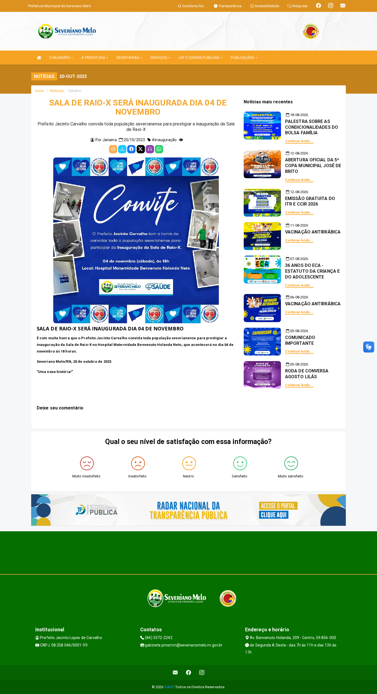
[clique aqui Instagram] (202, 672)
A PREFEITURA (93, 58)
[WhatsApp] (159, 149)
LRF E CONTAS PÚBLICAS (199, 58)
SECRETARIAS (128, 58)
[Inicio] (39, 58)
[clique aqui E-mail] (175, 672)
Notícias (56, 91)
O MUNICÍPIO (60, 58)
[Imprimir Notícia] (113, 149)
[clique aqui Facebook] (188, 672)
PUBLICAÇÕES (243, 58)
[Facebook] (131, 149)
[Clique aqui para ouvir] (150, 149)
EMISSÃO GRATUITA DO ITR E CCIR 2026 (310, 201)
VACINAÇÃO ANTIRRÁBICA (313, 232)
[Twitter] (141, 149)
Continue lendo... (299, 141)
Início (39, 91)
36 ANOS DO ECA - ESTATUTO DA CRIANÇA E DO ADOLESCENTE (312, 271)
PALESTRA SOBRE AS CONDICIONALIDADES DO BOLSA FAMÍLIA (311, 127)
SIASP (169, 687)
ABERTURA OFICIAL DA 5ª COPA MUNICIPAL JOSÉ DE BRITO (313, 165)
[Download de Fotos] (122, 149)
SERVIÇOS (159, 58)
